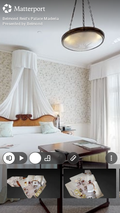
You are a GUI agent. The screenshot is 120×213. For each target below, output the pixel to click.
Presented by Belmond (23, 24)
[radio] (35, 199)
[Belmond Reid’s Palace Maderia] (60, 106)
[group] (47, 200)
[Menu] (111, 200)
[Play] (21, 199)
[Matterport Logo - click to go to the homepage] (23, 8)
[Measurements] (73, 200)
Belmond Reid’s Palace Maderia (31, 19)
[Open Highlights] (9, 199)
